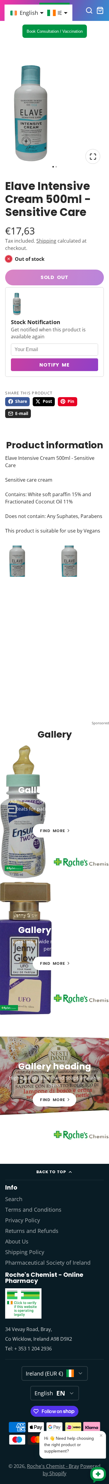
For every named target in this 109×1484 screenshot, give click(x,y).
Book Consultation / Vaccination (55, 31)
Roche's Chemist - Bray (53, 1466)
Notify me (54, 364)
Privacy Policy (22, 1220)
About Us (16, 1241)
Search (13, 1199)
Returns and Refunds (31, 1230)
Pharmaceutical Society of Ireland (48, 1262)
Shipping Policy (24, 1252)
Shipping (46, 240)
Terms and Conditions (33, 1209)
